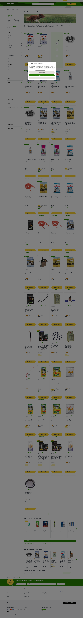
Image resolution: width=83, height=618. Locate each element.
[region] (42, 71)
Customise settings (42, 72)
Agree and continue (42, 75)
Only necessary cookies (42, 78)
